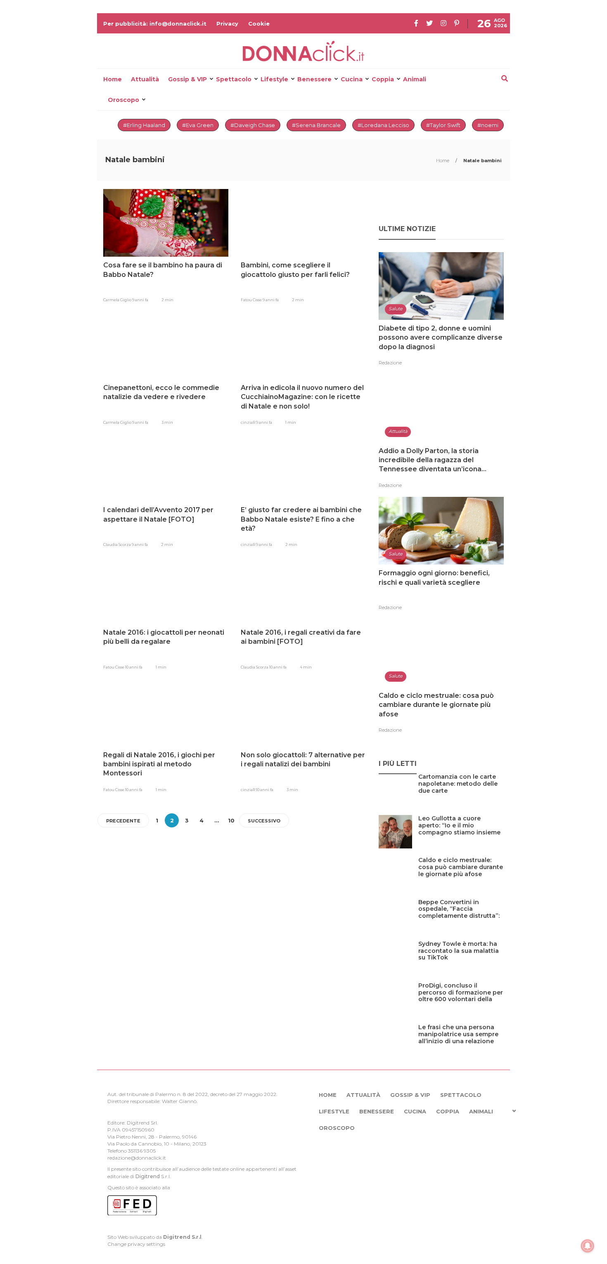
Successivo (264, 821)
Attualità (145, 79)
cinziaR (248, 422)
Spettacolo (233, 79)
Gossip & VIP (187, 79)
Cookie (259, 23)
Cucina (352, 79)
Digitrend (147, 1176)
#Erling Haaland (144, 125)
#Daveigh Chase (252, 125)
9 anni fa (140, 300)
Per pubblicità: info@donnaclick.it (154, 23)
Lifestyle (274, 79)
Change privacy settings (136, 1244)
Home (112, 79)
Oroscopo (123, 100)
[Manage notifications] (587, 1245)
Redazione (390, 363)
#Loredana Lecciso (383, 125)
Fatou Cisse (252, 300)
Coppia (383, 79)
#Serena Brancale (316, 125)
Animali (414, 79)
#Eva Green (197, 125)
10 (231, 820)
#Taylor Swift (443, 125)
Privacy (227, 23)
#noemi (487, 125)
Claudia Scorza (117, 544)
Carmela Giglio (117, 300)
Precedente (123, 821)
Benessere (314, 79)
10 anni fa (133, 667)
